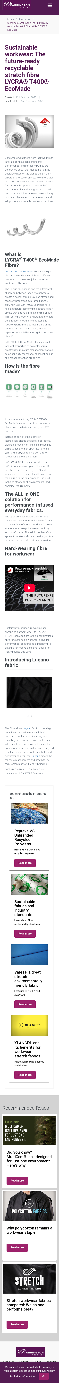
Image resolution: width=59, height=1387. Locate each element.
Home (10, 19)
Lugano (27, 728)
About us (8, 1361)
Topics (37, 1361)
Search (23, 1361)
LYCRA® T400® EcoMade (19, 271)
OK (43, 1376)
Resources (24, 19)
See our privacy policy (43, 1370)
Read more (25, 862)
